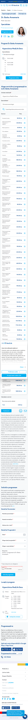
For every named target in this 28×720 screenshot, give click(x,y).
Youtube (13, 699)
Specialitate (4, 101)
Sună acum (6, 411)
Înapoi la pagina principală (9, 13)
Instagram (5, 699)
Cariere (4, 685)
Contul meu (24, 5)
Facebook (2, 699)
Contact (4, 680)
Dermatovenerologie (7, 28)
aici (13, 506)
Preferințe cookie (13, 371)
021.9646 (7, 657)
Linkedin (10, 699)
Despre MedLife (7, 676)
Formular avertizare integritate (10, 693)
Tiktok (8, 699)
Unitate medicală (6, 93)
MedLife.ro (5, 669)
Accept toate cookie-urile (14, 375)
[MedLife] (14, 5)
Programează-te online (8, 653)
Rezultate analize (21, 5)
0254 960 (23, 74)
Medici (9, 10)
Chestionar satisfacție (8, 688)
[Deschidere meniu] (2, 4)
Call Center (7, 682)
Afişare (22, 367)
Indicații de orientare (14, 616)
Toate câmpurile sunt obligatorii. (9, 564)
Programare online (26, 5)
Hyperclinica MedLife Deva (12, 49)
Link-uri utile (5, 672)
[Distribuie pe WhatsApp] (12, 36)
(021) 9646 (15, 464)
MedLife (3, 10)
